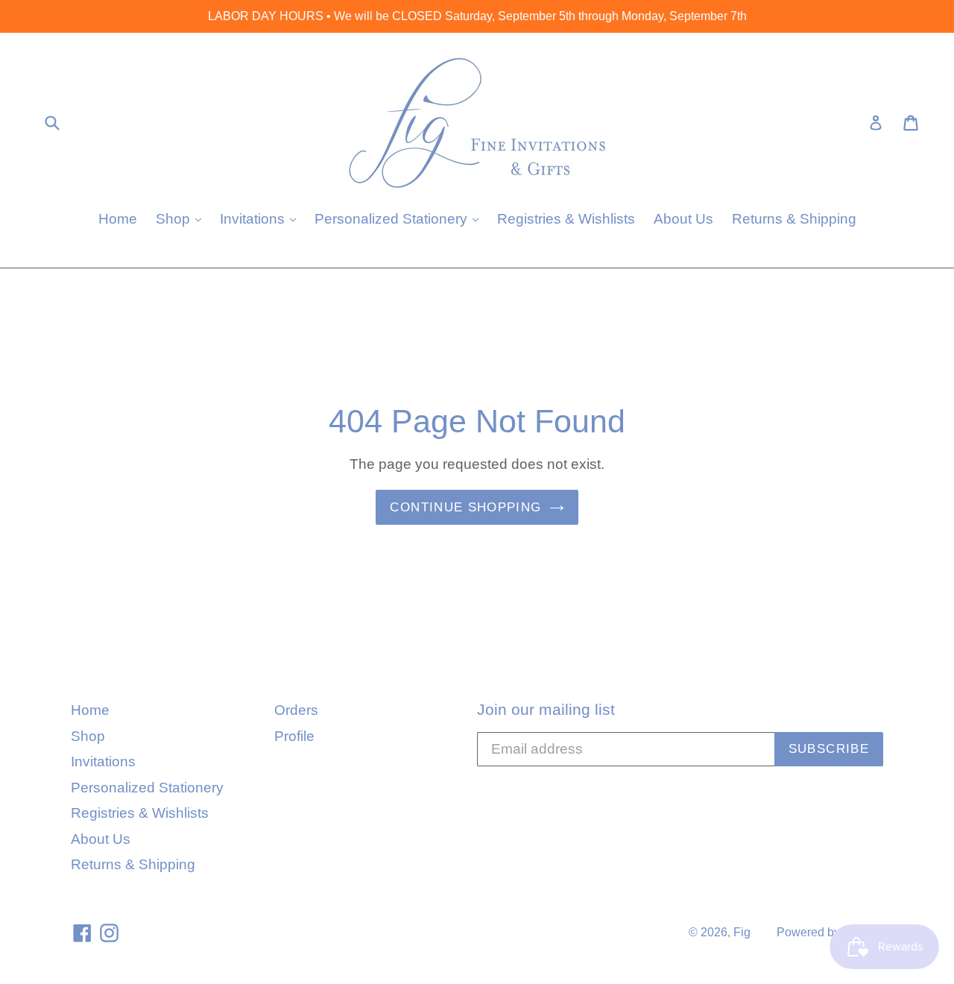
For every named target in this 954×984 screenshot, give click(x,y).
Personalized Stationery (400, 218)
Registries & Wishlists (566, 219)
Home (117, 219)
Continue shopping (465, 507)
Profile (294, 736)
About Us (683, 219)
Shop (182, 218)
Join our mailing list (546, 709)
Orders (296, 710)
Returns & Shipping (794, 219)
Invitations (261, 218)
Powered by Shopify (830, 932)
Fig (742, 932)
